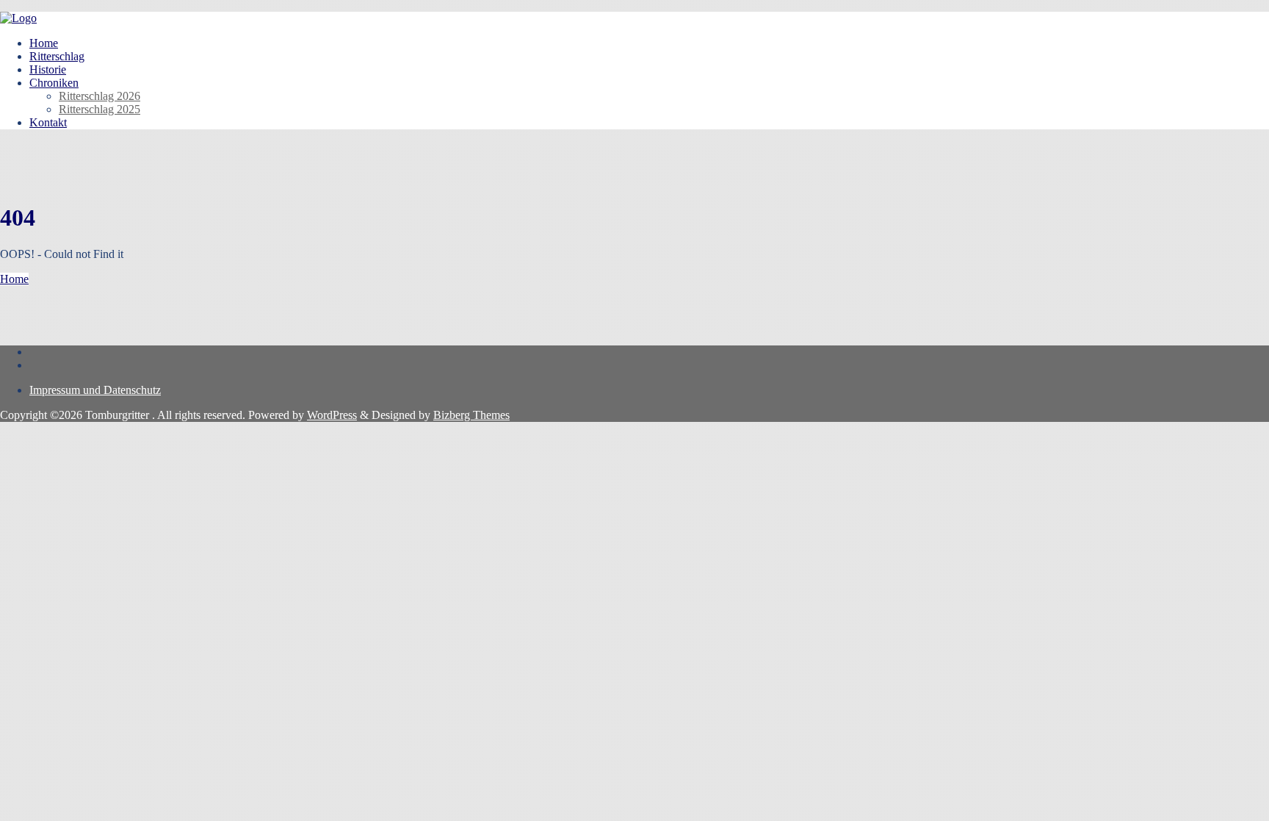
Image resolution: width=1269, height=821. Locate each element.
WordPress (332, 415)
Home (14, 279)
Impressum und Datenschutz (95, 390)
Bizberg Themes (471, 415)
